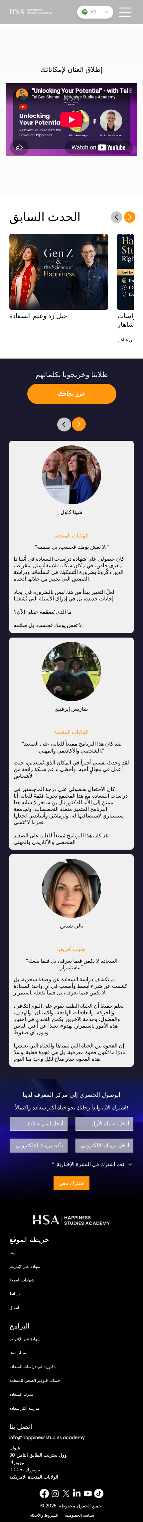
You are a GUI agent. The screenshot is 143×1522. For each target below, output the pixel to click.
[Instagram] (55, 1493)
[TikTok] (98, 1493)
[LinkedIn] (76, 1493)
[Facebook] (44, 1493)
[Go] (64, 424)
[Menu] (125, 12)
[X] (66, 1493)
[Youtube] (87, 1493)
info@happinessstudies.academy (47, 1438)
